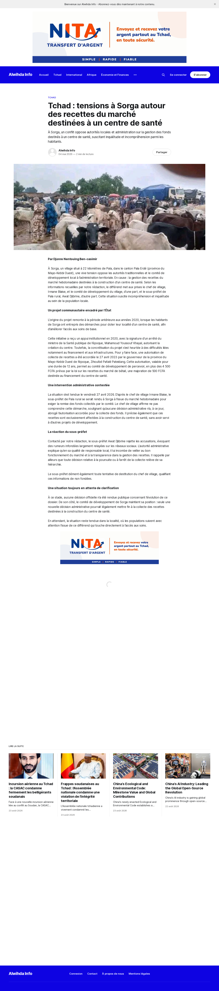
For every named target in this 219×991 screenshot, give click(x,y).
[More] (135, 75)
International (74, 74)
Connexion (75, 973)
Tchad (57, 74)
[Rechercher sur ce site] (163, 75)
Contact (92, 973)
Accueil (44, 74)
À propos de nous (113, 973)
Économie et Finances (115, 74)
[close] (215, 4)
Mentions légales (139, 973)
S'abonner (200, 74)
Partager (161, 152)
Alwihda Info (20, 74)
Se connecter (178, 74)
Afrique (91, 74)
